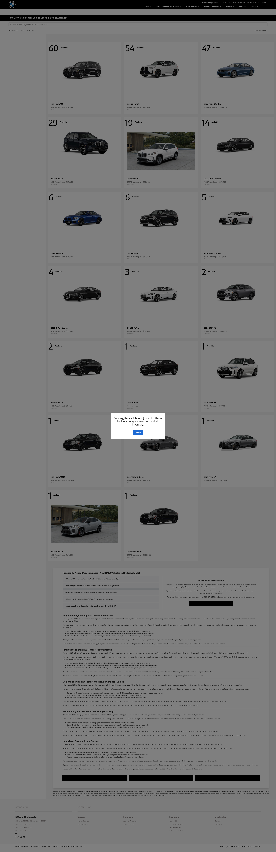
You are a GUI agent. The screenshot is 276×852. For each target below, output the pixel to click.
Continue (138, 432)
